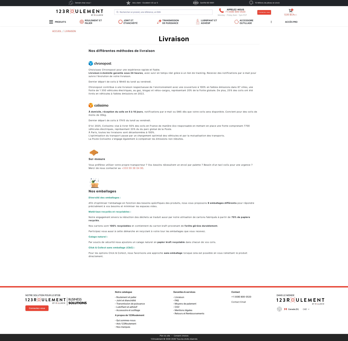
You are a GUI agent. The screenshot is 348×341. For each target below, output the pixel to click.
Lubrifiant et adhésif (126, 307)
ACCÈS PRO (291, 22)
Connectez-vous (264, 12)
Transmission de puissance (130, 303)
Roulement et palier (126, 297)
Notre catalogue (123, 292)
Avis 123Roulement (126, 323)
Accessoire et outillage (128, 310)
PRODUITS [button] (60, 22)
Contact (235, 292)
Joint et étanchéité (126, 300)
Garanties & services (184, 292)
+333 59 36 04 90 (132, 168)
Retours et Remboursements (189, 313)
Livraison (179, 297)
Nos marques (123, 327)
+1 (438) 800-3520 (235, 11)
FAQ (177, 300)
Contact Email (238, 302)
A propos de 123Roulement (129, 315)
